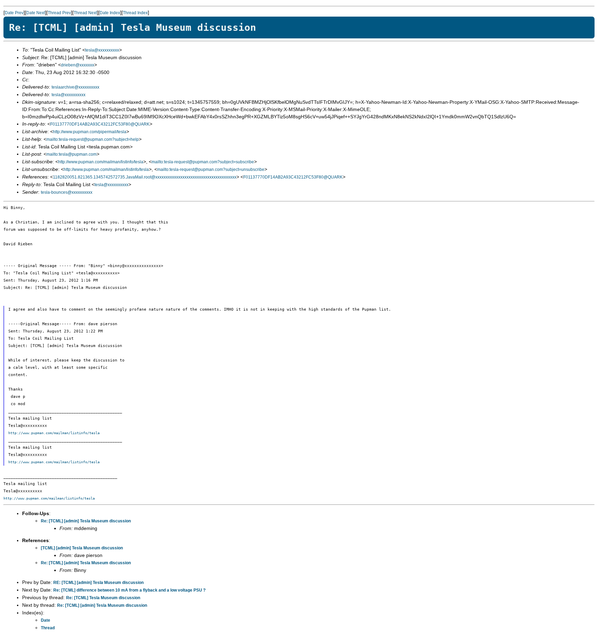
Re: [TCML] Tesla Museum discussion (103, 597)
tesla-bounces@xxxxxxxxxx (66, 192)
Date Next (35, 12)
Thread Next (85, 12)
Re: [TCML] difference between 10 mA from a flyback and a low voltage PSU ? (129, 590)
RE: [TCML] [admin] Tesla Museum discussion (98, 582)
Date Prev (14, 12)
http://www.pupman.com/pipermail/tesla (89, 131)
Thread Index (135, 12)
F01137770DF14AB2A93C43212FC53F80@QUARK (100, 124)
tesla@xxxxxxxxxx (102, 50)
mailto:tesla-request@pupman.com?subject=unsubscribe (210, 169)
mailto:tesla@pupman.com (71, 154)
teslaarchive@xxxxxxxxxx (75, 87)
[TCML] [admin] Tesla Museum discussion (82, 548)
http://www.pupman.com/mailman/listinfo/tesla (100, 161)
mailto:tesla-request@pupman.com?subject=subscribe (203, 161)
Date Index (110, 12)
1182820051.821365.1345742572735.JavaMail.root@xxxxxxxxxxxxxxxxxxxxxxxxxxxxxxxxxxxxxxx (144, 177)
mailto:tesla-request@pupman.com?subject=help (92, 139)
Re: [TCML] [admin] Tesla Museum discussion (86, 521)
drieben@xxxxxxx (77, 65)
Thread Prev (59, 12)
